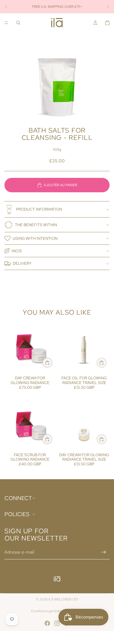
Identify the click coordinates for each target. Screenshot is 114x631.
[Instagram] (57, 623)
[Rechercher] (18, 23)
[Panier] (107, 23)
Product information (39, 209)
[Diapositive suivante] (108, 7)
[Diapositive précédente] (6, 7)
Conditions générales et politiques (57, 611)
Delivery (22, 263)
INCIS (17, 250)
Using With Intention (35, 238)
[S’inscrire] (104, 552)
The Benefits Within (36, 224)
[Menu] (6, 22)
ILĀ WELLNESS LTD (63, 599)
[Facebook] (47, 623)
